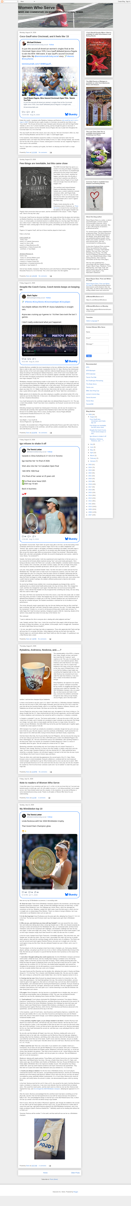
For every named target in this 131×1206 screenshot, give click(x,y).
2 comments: (42, 798)
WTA (87, 367)
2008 (90, 512)
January (93, 461)
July (91, 444)
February (93, 458)
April (91, 452)
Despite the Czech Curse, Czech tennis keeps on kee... (98, 431)
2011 (90, 504)
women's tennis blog (92, 394)
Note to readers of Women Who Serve (39, 782)
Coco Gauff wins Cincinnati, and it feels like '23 (44, 36)
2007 (90, 515)
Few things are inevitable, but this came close (44, 163)
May (91, 450)
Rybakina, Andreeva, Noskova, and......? (40, 650)
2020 (90, 478)
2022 (90, 473)
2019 (90, 481)
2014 (90, 495)
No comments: (43, 152)
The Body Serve (91, 384)
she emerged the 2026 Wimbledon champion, (47, 1089)
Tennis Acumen (91, 397)
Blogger (75, 1192)
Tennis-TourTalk (91, 377)
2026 (90, 414)
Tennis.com (90, 387)
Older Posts (75, 1173)
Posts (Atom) (54, 1179)
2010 (90, 506)
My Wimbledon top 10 (31, 808)
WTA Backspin (90, 370)
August (92, 417)
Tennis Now (90, 401)
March (92, 455)
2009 (90, 509)
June (92, 447)
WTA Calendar (90, 374)
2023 (90, 470)
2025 (90, 464)
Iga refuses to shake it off (33, 443)
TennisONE (89, 404)
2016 (90, 490)
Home (45, 1173)
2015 (90, 492)
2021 (90, 476)
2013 (90, 498)
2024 (90, 467)
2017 (90, 487)
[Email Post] (50, 152)
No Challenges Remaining (94, 380)
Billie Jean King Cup (92, 390)
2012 (90, 501)
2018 (90, 484)
